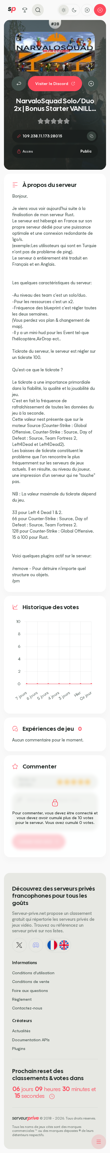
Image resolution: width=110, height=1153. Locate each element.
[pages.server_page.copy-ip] (91, 136)
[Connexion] (87, 10)
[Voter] (91, 83)
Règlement (22, 999)
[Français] (52, 945)
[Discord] (36, 945)
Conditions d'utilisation (33, 972)
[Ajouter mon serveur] (100, 10)
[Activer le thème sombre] (74, 10)
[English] (64, 945)
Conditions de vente (30, 981)
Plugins (18, 1048)
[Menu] (98, 1141)
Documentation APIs (31, 1039)
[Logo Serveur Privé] (12, 10)
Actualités (21, 1030)
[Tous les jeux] (25, 10)
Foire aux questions (30, 990)
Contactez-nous (27, 1007)
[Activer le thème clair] (63, 10)
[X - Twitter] (19, 945)
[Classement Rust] (19, 83)
